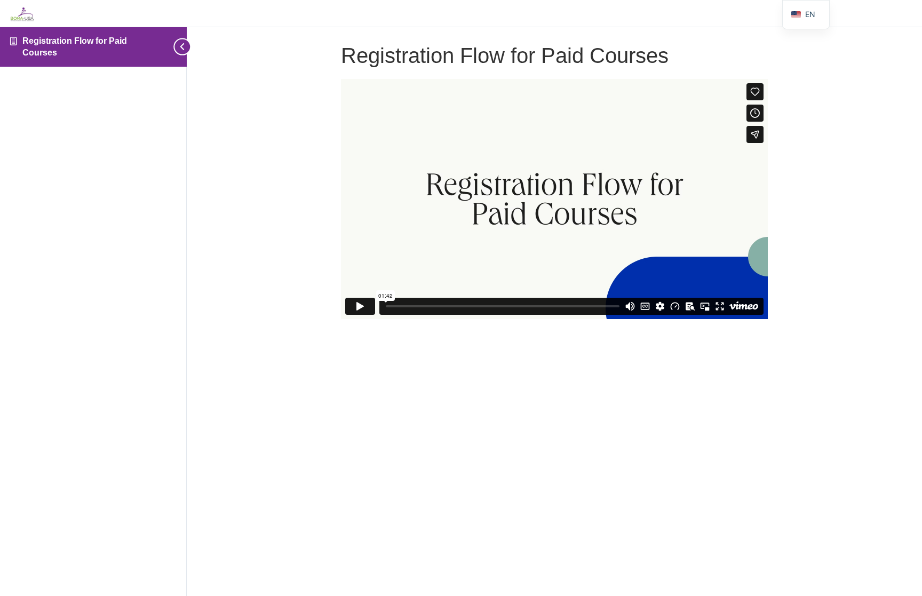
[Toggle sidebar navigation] (178, 47)
